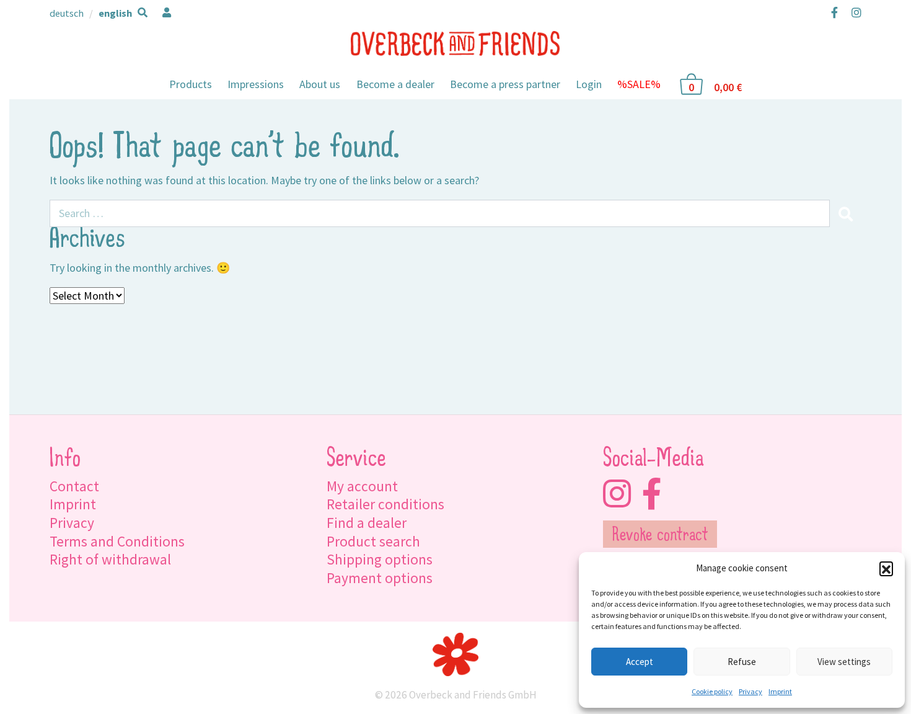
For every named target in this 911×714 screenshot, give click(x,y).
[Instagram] (853, 12)
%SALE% (639, 84)
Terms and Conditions (117, 541)
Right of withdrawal (110, 559)
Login (589, 84)
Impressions (255, 84)
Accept (639, 661)
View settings (844, 661)
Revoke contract (660, 536)
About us (319, 84)
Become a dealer (395, 84)
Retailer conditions (385, 504)
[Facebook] (834, 12)
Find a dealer (367, 523)
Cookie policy (712, 691)
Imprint (780, 691)
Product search (373, 541)
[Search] (845, 213)
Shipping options (380, 559)
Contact (74, 486)
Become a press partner (505, 84)
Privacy (750, 691)
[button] (886, 568)
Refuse (742, 661)
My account (362, 486)
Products (190, 84)
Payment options (380, 578)
